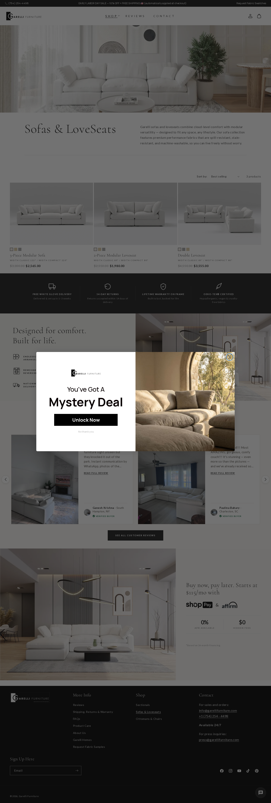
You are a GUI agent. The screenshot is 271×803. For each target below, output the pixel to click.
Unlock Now (86, 419)
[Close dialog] (229, 357)
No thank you (86, 431)
